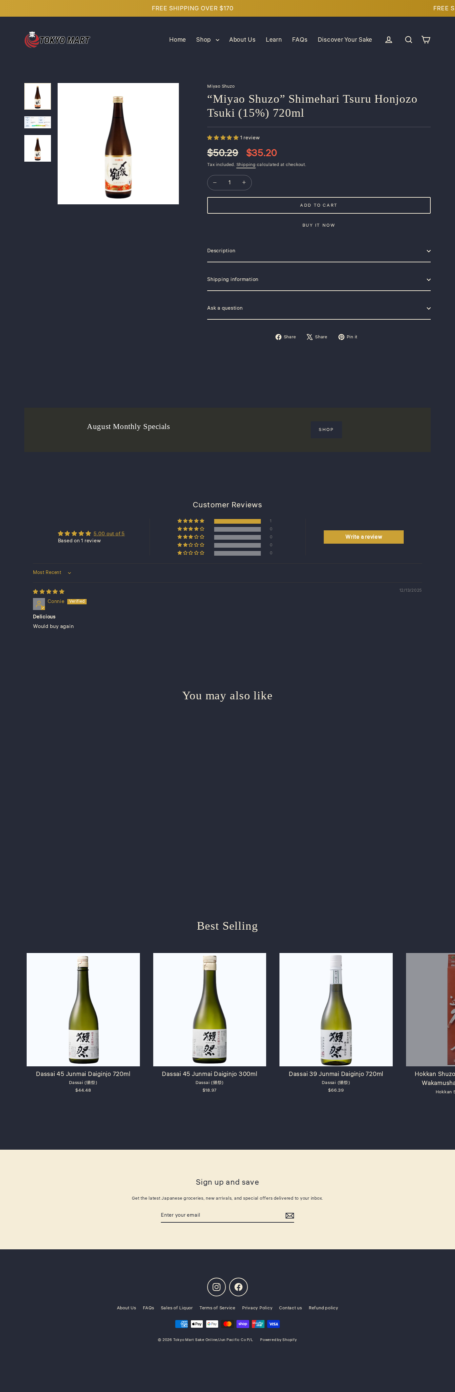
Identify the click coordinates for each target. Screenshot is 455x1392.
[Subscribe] (289, 1216)
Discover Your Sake (345, 39)
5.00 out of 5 (109, 533)
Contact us (290, 1308)
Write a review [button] (363, 537)
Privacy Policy (257, 1308)
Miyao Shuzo (220, 86)
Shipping (246, 165)
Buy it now (319, 225)
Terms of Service (217, 1308)
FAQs (300, 39)
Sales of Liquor (177, 1308)
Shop (204, 39)
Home (177, 39)
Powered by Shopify (278, 1339)
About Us (242, 39)
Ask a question (225, 308)
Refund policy (323, 1308)
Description (221, 250)
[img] (49, 591)
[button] (192, 521)
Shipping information (232, 279)
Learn (274, 39)
